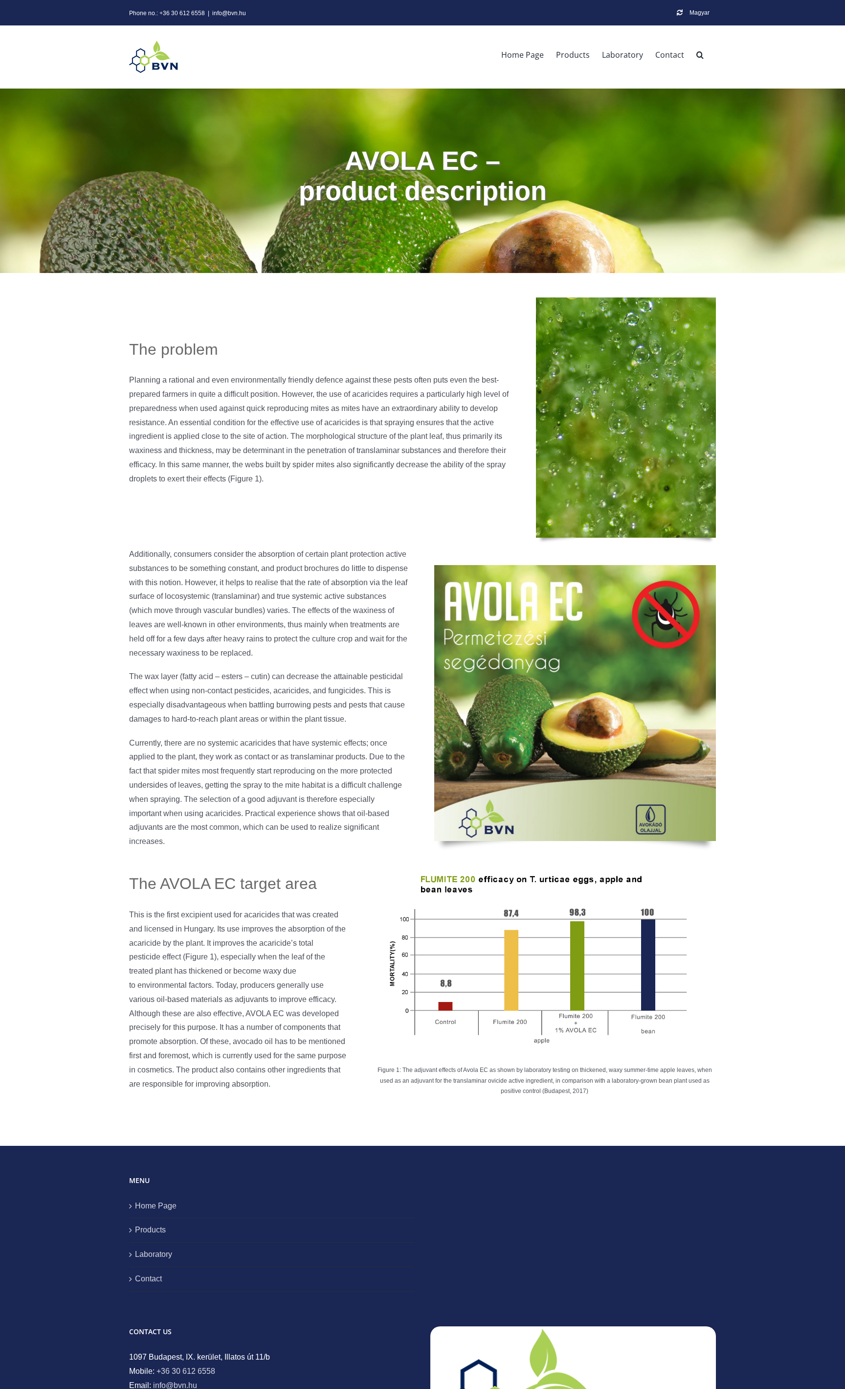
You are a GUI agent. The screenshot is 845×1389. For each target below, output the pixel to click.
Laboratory (153, 1254)
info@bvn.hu (229, 13)
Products (150, 1230)
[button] (700, 54)
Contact (148, 1279)
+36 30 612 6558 (185, 1371)
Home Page (156, 1206)
